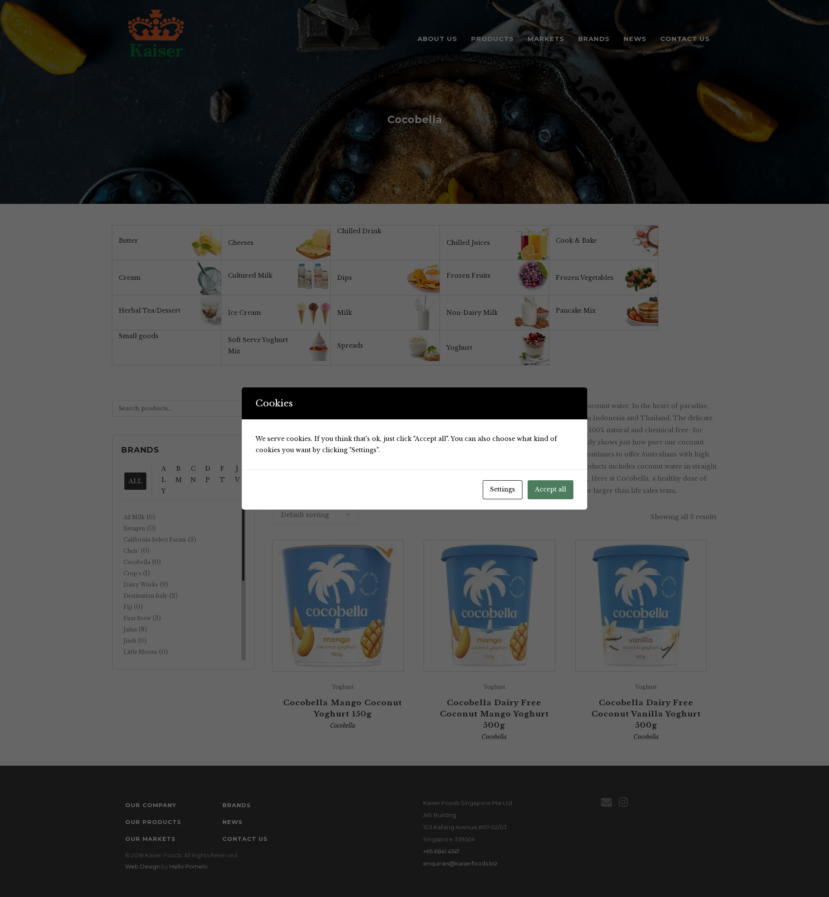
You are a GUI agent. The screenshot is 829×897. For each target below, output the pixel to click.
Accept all (550, 489)
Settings (502, 489)
